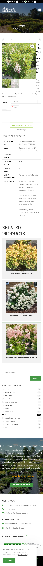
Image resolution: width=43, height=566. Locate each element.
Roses (6, 408)
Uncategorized (9, 421)
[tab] (21, 125)
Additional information (21, 125)
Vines (6, 427)
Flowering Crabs (9, 392)
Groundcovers (9, 399)
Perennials (8, 405)
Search (35, 378)
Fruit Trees (8, 395)
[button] (21, 485)
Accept (9, 561)
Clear (16, 107)
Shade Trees (8, 411)
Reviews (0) (21, 130)
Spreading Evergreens (12, 418)
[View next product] (39, 39)
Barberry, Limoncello (21, 274)
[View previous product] (3, 39)
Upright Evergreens (11, 424)
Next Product (33, 40)
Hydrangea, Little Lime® (21, 316)
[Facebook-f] (26, 536)
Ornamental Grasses (11, 402)
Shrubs (21, 271)
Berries (6, 389)
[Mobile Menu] (39, 9)
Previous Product (11, 40)
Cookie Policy (23, 555)
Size (5, 102)
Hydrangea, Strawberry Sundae (21, 358)
